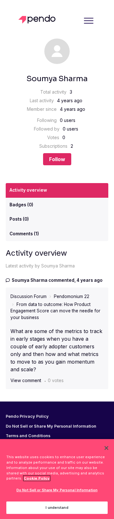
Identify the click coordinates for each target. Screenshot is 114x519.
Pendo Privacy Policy (27, 416)
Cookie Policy (37, 478)
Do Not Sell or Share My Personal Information (57, 490)
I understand (57, 507)
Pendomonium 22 (71, 296)
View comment (25, 380)
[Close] (106, 448)
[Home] (38, 19)
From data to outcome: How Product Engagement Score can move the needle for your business (55, 311)
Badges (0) (21, 204)
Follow (57, 159)
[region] (57, 479)
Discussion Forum (28, 296)
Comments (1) (24, 233)
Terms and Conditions (28, 436)
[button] (88, 20)
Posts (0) (19, 219)
